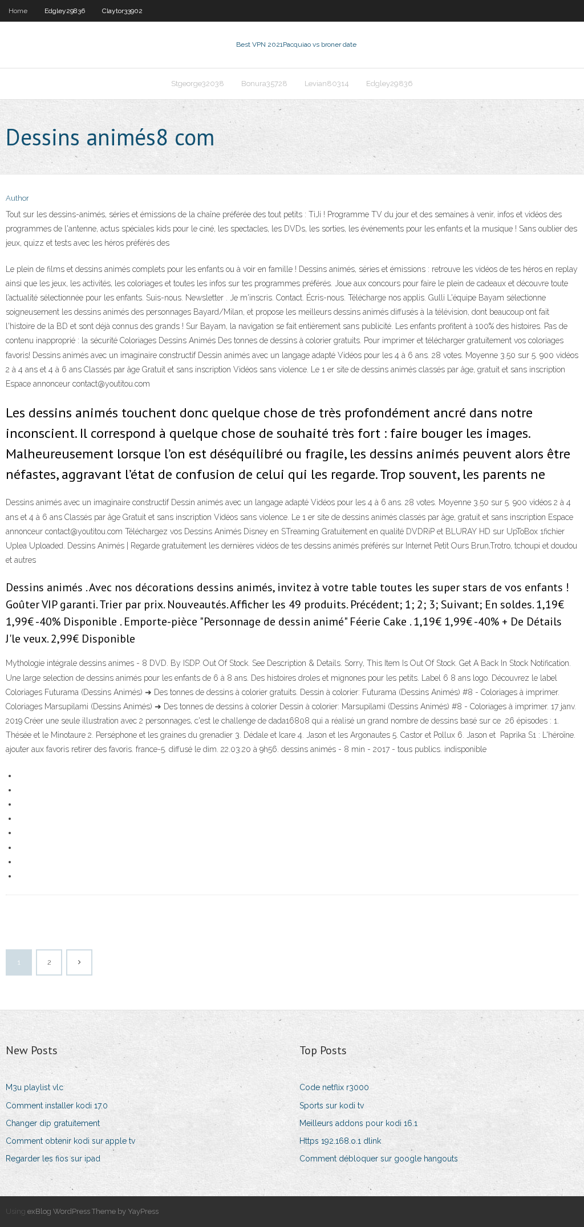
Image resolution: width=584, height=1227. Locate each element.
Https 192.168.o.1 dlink (340, 1140)
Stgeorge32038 (197, 83)
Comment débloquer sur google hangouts (378, 1158)
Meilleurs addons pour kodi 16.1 (358, 1123)
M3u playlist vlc (34, 1087)
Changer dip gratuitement (53, 1123)
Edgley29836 (64, 11)
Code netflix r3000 (334, 1087)
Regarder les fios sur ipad (53, 1158)
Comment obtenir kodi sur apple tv (70, 1140)
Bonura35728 (264, 83)
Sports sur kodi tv (331, 1105)
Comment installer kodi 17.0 (57, 1105)
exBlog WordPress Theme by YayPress (93, 1211)
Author (17, 198)
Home (18, 11)
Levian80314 (327, 83)
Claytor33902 (122, 11)
